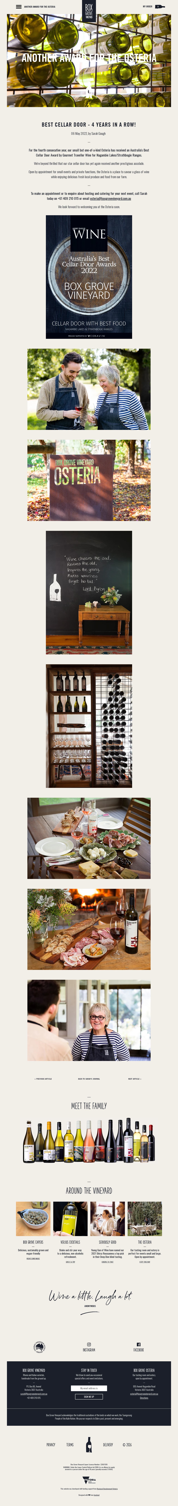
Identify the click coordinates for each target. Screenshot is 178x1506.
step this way (144, 1262)
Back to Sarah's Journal (89, 1079)
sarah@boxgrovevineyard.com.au (33, 1393)
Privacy (51, 1445)
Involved (96, 1495)
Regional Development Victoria (107, 1489)
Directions (144, 1397)
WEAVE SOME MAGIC (33, 1258)
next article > (134, 1079)
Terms (70, 1445)
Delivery (108, 1445)
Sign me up (89, 1396)
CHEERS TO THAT (107, 1262)
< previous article (43, 1079)
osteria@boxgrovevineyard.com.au (110, 198)
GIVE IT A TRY (70, 1262)
